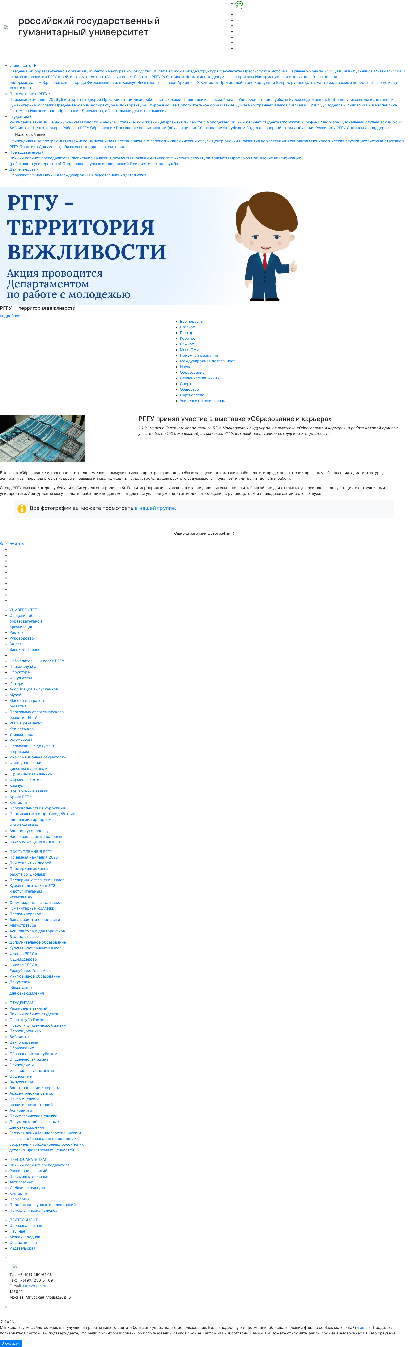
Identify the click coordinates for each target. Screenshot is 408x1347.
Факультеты (231, 71)
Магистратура (22, 925)
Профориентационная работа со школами (141, 99)
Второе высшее (162, 105)
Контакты (209, 82)
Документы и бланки (129, 158)
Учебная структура (192, 158)
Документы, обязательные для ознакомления (124, 110)
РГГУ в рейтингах (64, 76)
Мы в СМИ (190, 349)
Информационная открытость (283, 76)
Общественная (105, 175)
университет (21, 65)
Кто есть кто (94, 76)
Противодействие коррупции (247, 82)
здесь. (366, 1327)
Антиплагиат (161, 158)
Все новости (191, 321)
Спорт (185, 383)
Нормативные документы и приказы (219, 76)
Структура (208, 71)
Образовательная (25, 175)
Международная (75, 175)
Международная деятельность (209, 361)
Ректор (100, 71)
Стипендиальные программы (36, 141)
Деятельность (23, 169)
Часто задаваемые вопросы (343, 82)
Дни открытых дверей (80, 99)
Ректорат (117, 71)
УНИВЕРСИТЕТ (23, 609)
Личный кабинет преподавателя (39, 158)
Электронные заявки (156, 82)
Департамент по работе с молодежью (193, 122)
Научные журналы (306, 71)
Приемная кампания (199, 355)
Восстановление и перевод (140, 141)
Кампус (129, 82)
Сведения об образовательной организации (50, 71)
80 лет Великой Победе (175, 71)
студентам (19, 116)
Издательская (133, 175)
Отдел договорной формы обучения (280, 127)
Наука (185, 366)
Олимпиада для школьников (36, 902)
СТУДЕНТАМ (21, 1002)
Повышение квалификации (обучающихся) (156, 127)
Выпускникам (101, 141)
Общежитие (76, 141)
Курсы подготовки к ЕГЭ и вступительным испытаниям (341, 99)
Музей (380, 71)
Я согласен (11, 1343)
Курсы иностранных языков (261, 105)
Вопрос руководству (295, 82)
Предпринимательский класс (210, 99)
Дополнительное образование (206, 105)
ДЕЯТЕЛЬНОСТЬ (24, 1219)
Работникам (173, 76)
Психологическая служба (335, 141)
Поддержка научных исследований (96, 163)
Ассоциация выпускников (348, 71)
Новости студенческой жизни (37, 1025)
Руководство (139, 71)
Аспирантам (298, 141)
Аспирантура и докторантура (118, 105)
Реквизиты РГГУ (330, 127)
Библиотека (20, 127)
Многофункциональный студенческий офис (361, 122)
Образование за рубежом (221, 127)
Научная (51, 175)
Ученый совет (120, 76)
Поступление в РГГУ (29, 93)
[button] (30, 252)
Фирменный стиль (104, 82)
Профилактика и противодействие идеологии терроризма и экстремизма (42, 819)
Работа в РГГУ (147, 76)
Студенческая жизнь (199, 378)
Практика (29, 146)
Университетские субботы (263, 99)
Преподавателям (25, 152)
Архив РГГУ (188, 82)
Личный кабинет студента (254, 122)
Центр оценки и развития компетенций (249, 141)
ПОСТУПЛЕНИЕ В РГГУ (30, 851)
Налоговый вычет (31, 134)
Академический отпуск (189, 141)
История (279, 71)
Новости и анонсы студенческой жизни (119, 122)
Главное (187, 327)
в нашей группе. (155, 508)
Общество (189, 389)
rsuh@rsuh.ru (34, 1285)
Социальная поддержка (369, 127)
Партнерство (192, 395)
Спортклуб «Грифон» (299, 122)
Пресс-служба (256, 71)
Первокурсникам (65, 122)
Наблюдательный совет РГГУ (36, 660)
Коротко (188, 338)
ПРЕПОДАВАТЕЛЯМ (27, 1159)
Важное (187, 344)
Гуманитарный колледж (31, 105)
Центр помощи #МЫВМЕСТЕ (36, 842)
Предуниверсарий (72, 105)
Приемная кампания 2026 (33, 99)
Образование (102, 127)
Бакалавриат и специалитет (35, 919)
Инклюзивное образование (55, 110)
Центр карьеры (47, 127)
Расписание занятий (28, 122)
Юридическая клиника (30, 774)
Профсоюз (240, 158)
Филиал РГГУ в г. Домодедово (317, 105)
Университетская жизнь (202, 400)
